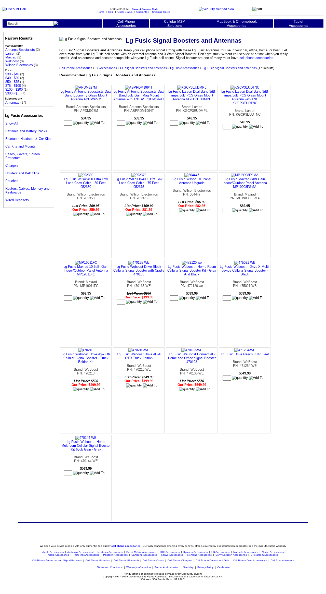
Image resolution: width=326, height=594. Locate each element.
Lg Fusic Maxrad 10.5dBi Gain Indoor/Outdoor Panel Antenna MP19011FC (85, 270)
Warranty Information (138, 567)
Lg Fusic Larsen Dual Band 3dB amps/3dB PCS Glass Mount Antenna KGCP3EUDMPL (191, 95)
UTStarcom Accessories (264, 554)
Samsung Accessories (144, 554)
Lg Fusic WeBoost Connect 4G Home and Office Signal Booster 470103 (192, 358)
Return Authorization (167, 567)
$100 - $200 (14, 89)
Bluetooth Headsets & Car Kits (28, 139)
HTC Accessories (170, 552)
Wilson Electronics (19, 65)
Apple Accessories (53, 552)
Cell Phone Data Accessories (250, 560)
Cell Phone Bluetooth (126, 560)
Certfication (223, 567)
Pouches (11, 181)
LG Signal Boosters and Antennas (143, 68)
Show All (11, 123)
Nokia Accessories (58, 554)
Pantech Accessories (115, 554)
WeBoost (12, 61)
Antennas (12, 102)
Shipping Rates (161, 11)
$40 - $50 (12, 78)
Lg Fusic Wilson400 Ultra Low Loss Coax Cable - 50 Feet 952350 (86, 183)
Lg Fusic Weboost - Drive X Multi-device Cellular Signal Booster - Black (245, 270)
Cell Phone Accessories (75, 68)
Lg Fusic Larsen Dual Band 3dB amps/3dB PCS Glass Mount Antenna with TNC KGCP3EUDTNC (244, 97)
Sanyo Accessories (172, 554)
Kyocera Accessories (195, 552)
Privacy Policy (205, 567)
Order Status (124, 11)
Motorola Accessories (245, 552)
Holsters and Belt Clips (22, 173)
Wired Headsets (17, 200)
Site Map (188, 567)
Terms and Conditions (110, 567)
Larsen (10, 53)
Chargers (12, 165)
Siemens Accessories (199, 554)
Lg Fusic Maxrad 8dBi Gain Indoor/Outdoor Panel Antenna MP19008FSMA (245, 183)
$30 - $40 (12, 74)
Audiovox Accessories (80, 552)
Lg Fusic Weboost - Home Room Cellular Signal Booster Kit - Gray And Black (191, 270)
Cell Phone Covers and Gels (212, 560)
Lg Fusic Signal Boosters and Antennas (229, 68)
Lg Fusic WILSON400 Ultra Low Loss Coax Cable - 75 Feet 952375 (138, 183)
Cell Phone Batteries (98, 560)
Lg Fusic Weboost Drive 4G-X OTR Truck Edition (139, 356)
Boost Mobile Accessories (141, 552)
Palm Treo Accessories (86, 554)
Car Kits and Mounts (20, 146)
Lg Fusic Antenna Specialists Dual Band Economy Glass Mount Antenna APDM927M (86, 95)
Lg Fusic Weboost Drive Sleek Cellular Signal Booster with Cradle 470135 (138, 270)
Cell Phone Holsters (282, 560)
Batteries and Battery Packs (26, 131)
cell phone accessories (256, 58)
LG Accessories (106, 68)
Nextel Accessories (273, 552)
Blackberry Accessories (109, 552)
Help (111, 11)
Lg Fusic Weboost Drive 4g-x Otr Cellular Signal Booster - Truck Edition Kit (86, 358)
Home (101, 11)
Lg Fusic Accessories (184, 68)
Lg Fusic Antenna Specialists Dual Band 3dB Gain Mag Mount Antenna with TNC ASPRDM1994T (138, 95)
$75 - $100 (13, 86)
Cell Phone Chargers (180, 560)
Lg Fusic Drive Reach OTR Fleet (245, 354)
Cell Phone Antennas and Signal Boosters (57, 560)
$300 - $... (12, 93)
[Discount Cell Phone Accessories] (14, 9)
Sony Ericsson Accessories (231, 554)
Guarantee (142, 11)
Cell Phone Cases (153, 560)
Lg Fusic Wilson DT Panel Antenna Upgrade (192, 181)
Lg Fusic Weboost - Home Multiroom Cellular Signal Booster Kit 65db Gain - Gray (86, 445)
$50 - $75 (12, 82)
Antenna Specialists (20, 50)
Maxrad (10, 57)
